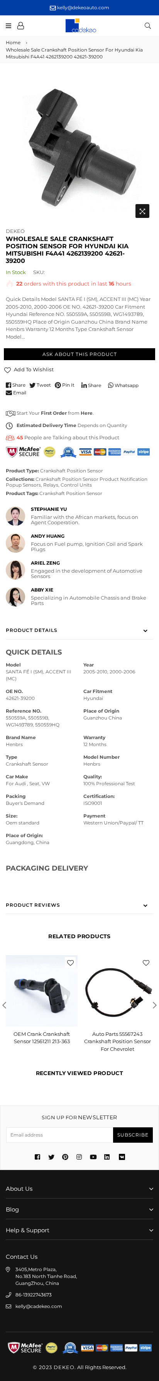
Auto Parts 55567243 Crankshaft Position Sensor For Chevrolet (117, 1041)
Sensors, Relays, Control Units (57, 485)
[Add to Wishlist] (70, 962)
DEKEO (15, 231)
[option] (79, 148)
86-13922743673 (33, 1295)
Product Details (32, 630)
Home (13, 42)
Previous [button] (4, 1005)
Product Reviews (33, 905)
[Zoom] (142, 211)
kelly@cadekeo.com (38, 1306)
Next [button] (155, 1005)
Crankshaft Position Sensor (71, 471)
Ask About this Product (79, 354)
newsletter (79, 1117)
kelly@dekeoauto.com (82, 7)
